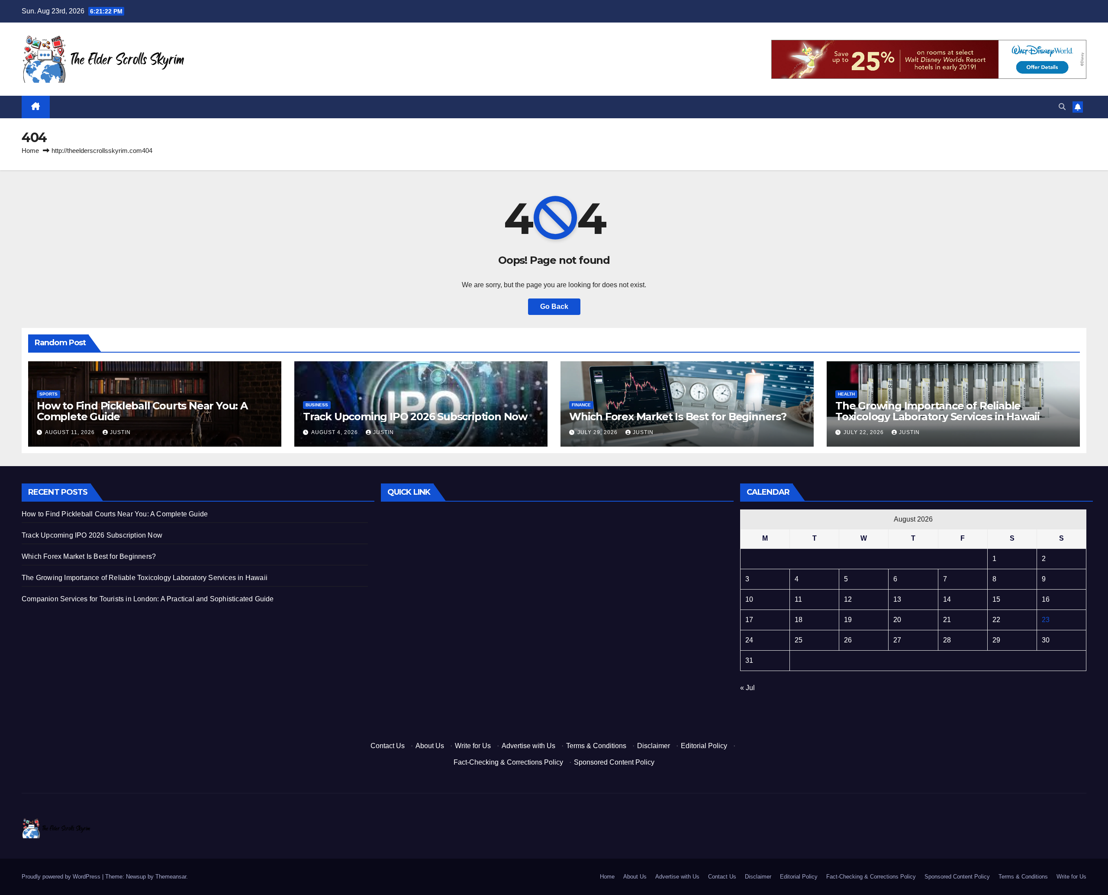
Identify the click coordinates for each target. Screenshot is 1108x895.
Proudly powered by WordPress (62, 876)
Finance (581, 404)
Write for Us (473, 745)
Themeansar (170, 876)
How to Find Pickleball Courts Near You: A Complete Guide (142, 411)
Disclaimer (653, 745)
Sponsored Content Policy (614, 762)
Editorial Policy (704, 745)
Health (846, 394)
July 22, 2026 (865, 432)
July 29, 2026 (598, 432)
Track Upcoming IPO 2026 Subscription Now (415, 416)
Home (30, 150)
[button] (1062, 106)
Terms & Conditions (596, 745)
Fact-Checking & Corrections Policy (508, 762)
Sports (48, 394)
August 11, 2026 (71, 432)
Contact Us (387, 745)
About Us (430, 745)
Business (317, 404)
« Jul (747, 687)
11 (798, 599)
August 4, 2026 (335, 432)
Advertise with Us (528, 745)
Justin (120, 432)
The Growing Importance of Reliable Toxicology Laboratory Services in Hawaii (937, 411)
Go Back (554, 306)
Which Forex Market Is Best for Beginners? (677, 416)
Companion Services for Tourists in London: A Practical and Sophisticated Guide (148, 599)
